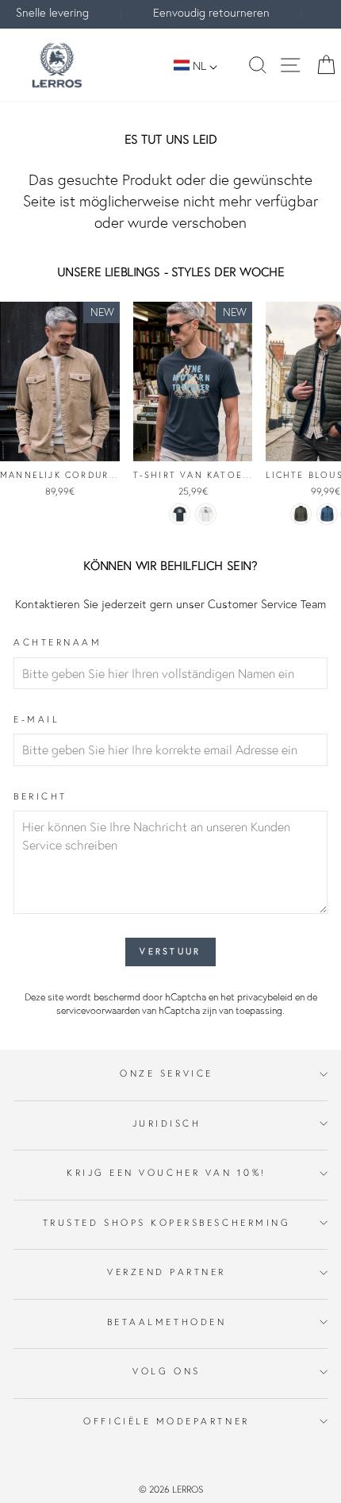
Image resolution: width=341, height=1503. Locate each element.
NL (199, 65)
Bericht (40, 796)
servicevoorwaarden (98, 1010)
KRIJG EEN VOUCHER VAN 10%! (166, 1172)
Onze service (166, 1073)
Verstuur (170, 951)
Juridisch (166, 1123)
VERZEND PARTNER (166, 1272)
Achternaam (57, 642)
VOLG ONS (166, 1371)
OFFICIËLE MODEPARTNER (166, 1421)
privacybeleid (265, 997)
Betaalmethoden (166, 1322)
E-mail (36, 719)
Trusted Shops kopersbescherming (167, 1222)
